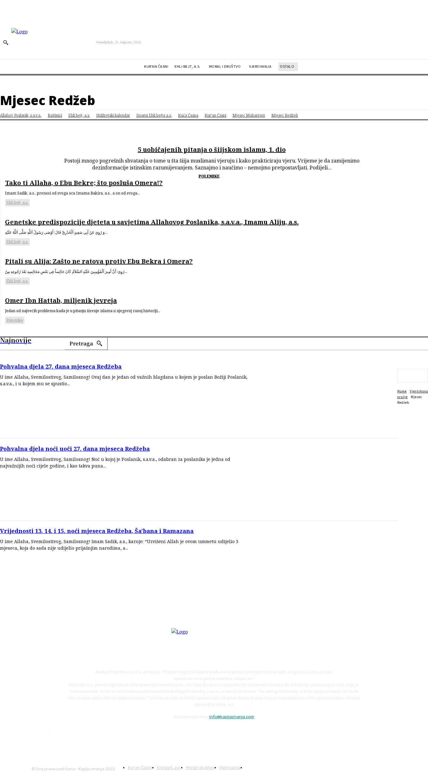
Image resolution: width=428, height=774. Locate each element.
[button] (5, 42)
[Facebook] (38, 732)
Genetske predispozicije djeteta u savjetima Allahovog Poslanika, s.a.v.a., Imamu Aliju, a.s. (152, 222)
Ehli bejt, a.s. (17, 202)
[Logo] (54, 42)
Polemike (209, 176)
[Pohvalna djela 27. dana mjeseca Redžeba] (327, 397)
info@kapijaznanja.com (231, 716)
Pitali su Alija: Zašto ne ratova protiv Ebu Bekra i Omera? (99, 261)
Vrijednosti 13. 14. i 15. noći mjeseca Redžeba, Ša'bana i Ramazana (97, 531)
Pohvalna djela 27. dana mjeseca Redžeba (61, 366)
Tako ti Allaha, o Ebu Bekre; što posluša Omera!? (84, 183)
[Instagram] (55, 732)
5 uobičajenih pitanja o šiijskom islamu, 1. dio (212, 149)
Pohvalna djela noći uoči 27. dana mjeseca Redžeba (75, 448)
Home (402, 391)
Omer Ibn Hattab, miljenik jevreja (61, 300)
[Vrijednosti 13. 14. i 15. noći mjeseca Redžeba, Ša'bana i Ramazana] (327, 562)
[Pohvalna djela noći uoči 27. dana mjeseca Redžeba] (327, 480)
